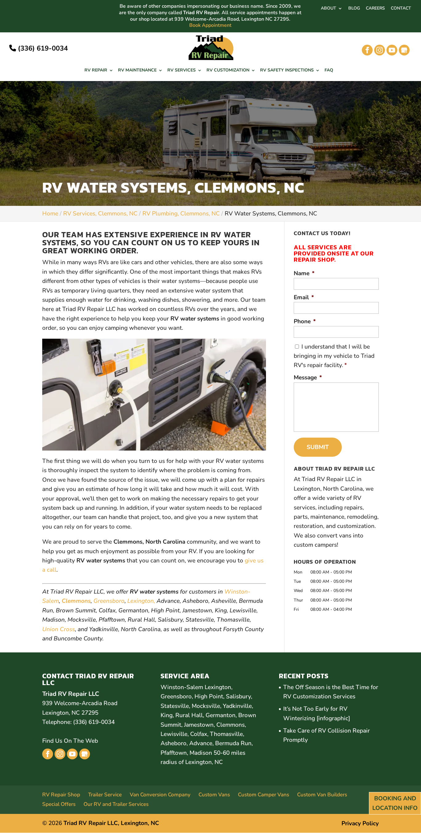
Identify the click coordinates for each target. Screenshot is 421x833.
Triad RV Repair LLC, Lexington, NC (111, 823)
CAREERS (375, 8)
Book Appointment (210, 25)
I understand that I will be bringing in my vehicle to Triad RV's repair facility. (334, 356)
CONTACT (401, 8)
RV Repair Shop (61, 794)
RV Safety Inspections (287, 70)
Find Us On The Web (70, 741)
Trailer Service (105, 794)
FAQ (329, 70)
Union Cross (58, 629)
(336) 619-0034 (42, 48)
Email (304, 297)
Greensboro (109, 601)
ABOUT (328, 8)
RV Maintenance (137, 70)
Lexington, (141, 601)
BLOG (354, 8)
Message (308, 378)
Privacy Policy (360, 823)
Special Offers (59, 804)
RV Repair (95, 70)
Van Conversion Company (160, 794)
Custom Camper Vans (263, 794)
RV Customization (227, 70)
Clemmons (76, 601)
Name (304, 273)
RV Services (181, 70)
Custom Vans (214, 794)
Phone (305, 321)
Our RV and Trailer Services (116, 804)
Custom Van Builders (322, 794)
